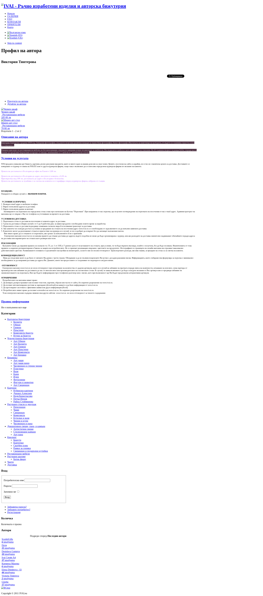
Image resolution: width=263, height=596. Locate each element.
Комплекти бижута (23, 333)
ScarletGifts (8, 540)
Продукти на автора (17, 101)
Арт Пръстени (20, 349)
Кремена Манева (10, 565)
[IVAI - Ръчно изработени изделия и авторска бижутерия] (63, 6)
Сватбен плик (20, 445)
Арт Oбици (19, 341)
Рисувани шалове (16, 456)
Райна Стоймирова (23, 401)
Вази (15, 371)
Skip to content (14, 43)
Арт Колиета (20, 344)
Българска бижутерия (18, 319)
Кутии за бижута (22, 335)
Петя (8, 546)
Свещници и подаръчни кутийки (30, 451)
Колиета (17, 322)
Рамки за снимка (22, 448)
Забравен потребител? (18, 509)
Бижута (17, 440)
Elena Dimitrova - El (12, 571)
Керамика (12, 357)
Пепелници (19, 407)
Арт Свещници (21, 385)
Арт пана (18, 434)
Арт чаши (18, 360)
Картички (18, 442)
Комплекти (19, 415)
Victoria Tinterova (10, 577)
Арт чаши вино (21, 363)
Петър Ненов (20, 399)
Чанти (10, 462)
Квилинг (12, 437)
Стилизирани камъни (24, 431)
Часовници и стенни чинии (27, 366)
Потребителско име (14, 480)
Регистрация (13, 512)
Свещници (19, 412)
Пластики (18, 368)
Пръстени (18, 330)
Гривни (17, 327)
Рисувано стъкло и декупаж (21, 404)
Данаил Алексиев (22, 393)
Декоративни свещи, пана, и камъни (26, 426)
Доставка (12, 464)
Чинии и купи (20, 421)
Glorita (8, 583)
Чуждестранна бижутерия (20, 338)
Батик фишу (19, 459)
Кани (16, 374)
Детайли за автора (16, 104)
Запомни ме (10, 491)
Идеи (16, 377)
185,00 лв (6, 117)
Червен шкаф (8, 112)
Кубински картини (23, 390)
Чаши (16, 410)
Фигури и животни (23, 382)
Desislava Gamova (11, 552)
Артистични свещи (23, 429)
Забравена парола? (17, 507)
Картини (11, 388)
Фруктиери (19, 379)
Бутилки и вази (21, 418)
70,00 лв (5, 128)
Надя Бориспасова (22, 396)
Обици (17, 324)
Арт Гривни (19, 346)
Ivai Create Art (9, 559)
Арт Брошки (19, 355)
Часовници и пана (22, 423)
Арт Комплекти (21, 352)
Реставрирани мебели (13, 114)
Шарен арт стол (9, 123)
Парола (7, 486)
